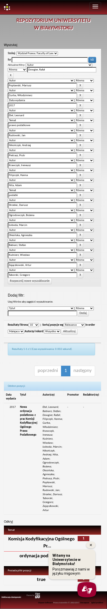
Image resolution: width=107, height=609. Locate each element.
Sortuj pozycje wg (52, 325)
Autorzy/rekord (34, 331)
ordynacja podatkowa (41, 556)
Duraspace (84, 603)
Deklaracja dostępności (11, 597)
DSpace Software (45, 603)
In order (90, 325)
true (41, 579)
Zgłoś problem (97, 603)
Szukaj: (12, 53)
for (9, 59)
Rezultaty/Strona (18, 325)
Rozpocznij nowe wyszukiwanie (30, 281)
